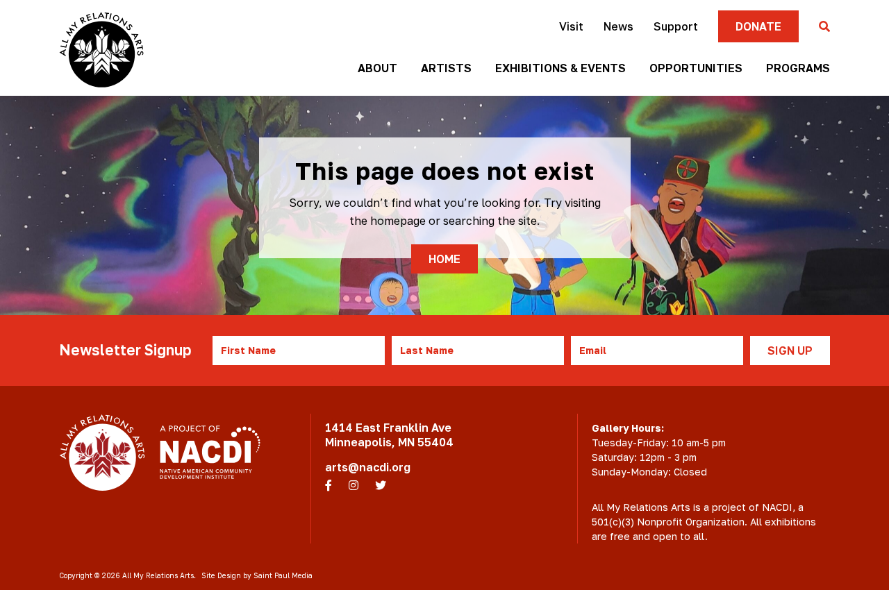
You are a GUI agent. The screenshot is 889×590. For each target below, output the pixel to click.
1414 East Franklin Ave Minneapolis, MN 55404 (389, 435)
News (618, 26)
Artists (446, 68)
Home (444, 259)
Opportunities (695, 68)
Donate (758, 26)
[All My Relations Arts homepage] (101, 49)
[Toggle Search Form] (824, 27)
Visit (571, 26)
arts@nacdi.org (367, 467)
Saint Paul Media (283, 575)
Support (676, 26)
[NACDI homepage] (210, 452)
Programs (798, 68)
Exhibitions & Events (560, 68)
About (377, 68)
